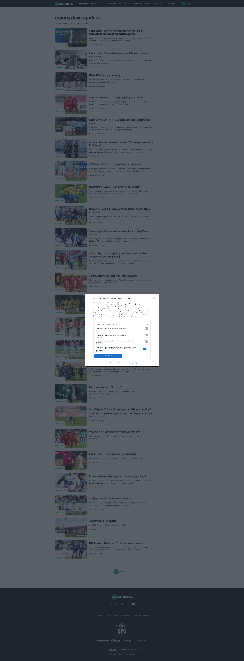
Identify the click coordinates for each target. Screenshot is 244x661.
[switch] (145, 328)
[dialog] (122, 330)
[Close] (155, 298)
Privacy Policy (133, 363)
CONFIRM (108, 356)
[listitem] (122, 324)
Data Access (122, 363)
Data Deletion (111, 363)
